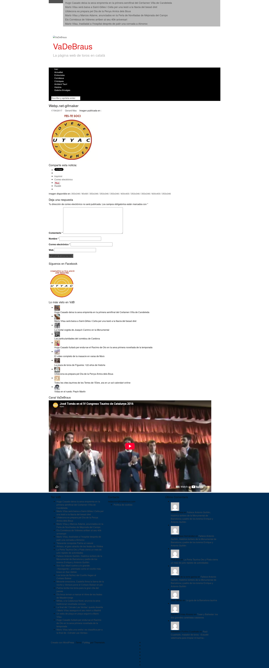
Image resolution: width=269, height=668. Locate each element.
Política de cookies (123, 504)
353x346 (75, 193)
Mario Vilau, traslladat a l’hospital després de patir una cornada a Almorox (106, 23)
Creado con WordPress (62, 642)
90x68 (85, 193)
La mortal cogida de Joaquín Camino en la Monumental (81, 329)
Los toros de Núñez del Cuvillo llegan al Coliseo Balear (76, 577)
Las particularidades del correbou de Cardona (77, 338)
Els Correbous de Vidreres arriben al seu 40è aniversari (96, 19)
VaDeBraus (72, 46)
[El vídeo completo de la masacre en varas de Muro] (57, 351)
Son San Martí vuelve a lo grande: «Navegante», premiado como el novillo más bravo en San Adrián (78, 569)
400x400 (125, 193)
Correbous (59, 78)
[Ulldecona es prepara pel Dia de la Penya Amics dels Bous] (57, 369)
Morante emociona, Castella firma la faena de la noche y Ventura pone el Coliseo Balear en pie (80, 583)
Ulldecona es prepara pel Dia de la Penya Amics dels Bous (98, 11)
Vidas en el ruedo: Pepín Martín (70, 391)
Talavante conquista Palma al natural (74, 543)
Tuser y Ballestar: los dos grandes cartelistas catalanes (194, 616)
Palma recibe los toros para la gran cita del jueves (77, 589)
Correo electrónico (59, 244)
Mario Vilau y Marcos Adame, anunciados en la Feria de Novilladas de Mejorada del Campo (116, 15)
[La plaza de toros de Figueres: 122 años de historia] (57, 360)
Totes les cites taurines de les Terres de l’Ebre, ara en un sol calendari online (92, 382)
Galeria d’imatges (62, 90)
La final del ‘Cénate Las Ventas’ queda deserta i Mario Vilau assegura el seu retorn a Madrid (79, 609)
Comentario (56, 232)
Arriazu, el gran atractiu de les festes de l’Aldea (79, 546)
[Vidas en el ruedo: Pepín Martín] (57, 386)
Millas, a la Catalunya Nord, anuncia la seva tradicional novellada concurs (78, 602)
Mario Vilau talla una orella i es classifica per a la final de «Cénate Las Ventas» (79, 631)
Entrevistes (59, 75)
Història (57, 87)
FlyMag (86, 642)
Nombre (54, 238)
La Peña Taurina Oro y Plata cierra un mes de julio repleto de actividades (79, 551)
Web (51, 250)
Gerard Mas (71, 110)
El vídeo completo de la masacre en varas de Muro (79, 356)
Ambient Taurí (60, 84)
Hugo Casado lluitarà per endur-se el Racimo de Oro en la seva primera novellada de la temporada (103, 347)
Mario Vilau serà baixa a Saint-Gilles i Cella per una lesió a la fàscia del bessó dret (111, 7)
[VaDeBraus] (60, 37)
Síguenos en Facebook (63, 263)
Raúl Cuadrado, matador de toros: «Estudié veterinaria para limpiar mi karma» (189, 635)
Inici (56, 69)
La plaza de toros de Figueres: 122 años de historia (79, 365)
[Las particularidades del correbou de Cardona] (57, 334)
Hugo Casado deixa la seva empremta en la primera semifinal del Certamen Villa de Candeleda (118, 2)
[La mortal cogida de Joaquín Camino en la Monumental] (57, 325)
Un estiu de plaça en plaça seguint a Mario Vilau (77, 615)
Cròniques (59, 81)
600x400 (156, 193)
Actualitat (58, 72)
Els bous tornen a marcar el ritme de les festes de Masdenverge (79, 596)
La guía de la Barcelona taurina (201, 600)
